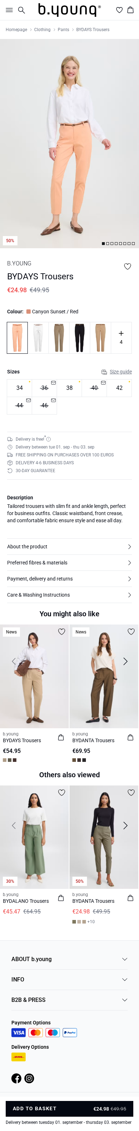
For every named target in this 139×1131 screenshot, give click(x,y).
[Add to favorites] (127, 266)
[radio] (19, 388)
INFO (17, 979)
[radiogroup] (69, 397)
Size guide (121, 371)
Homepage (16, 29)
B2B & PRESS (28, 1000)
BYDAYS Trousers (92, 29)
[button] (69, 546)
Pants (63, 29)
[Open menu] (7, 10)
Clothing (42, 29)
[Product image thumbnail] (103, 243)
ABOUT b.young (31, 959)
